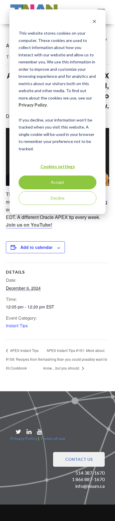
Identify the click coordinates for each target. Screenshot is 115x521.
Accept (57, 182)
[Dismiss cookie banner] (94, 22)
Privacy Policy (33, 104)
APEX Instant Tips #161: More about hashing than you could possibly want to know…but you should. (75, 359)
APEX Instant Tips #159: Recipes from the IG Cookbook (24, 359)
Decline (58, 197)
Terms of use (52, 438)
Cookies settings (57, 166)
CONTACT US (79, 459)
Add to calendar (36, 247)
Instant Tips (17, 325)
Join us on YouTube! (29, 224)
